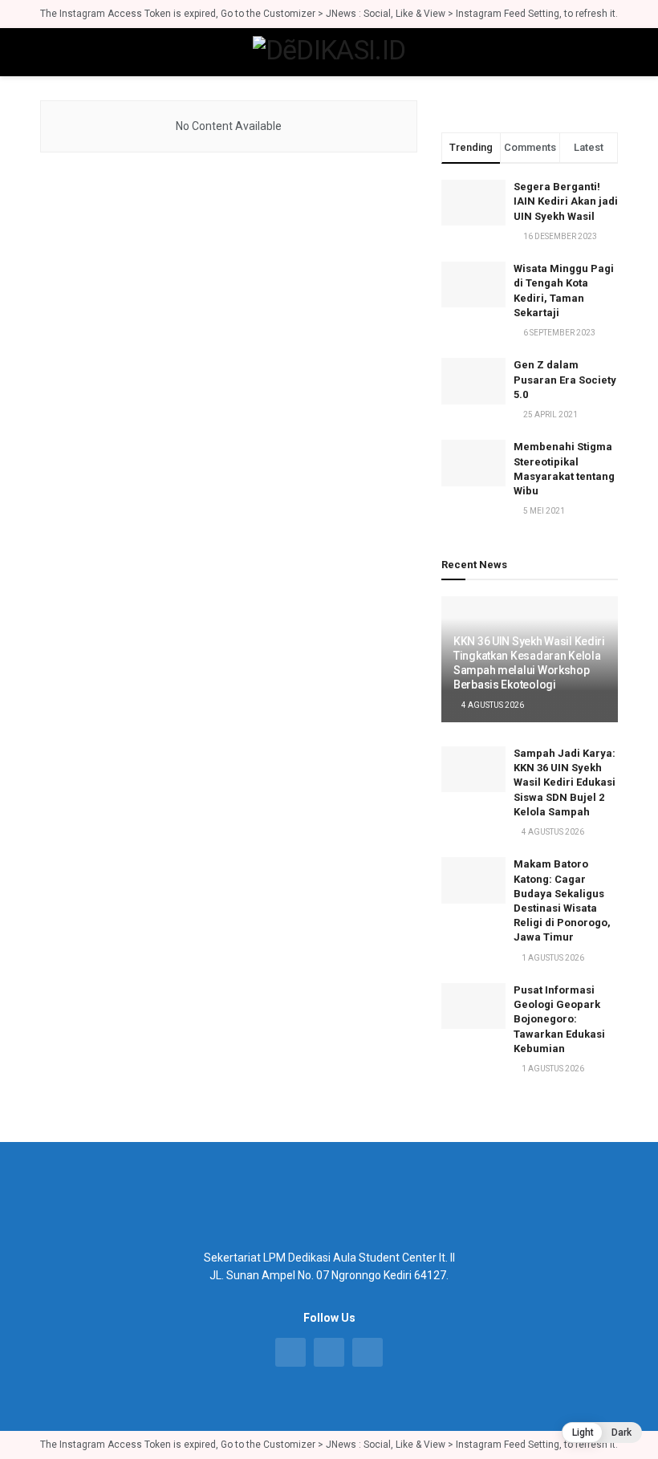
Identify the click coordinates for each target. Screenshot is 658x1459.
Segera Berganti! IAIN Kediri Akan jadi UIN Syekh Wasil (566, 201)
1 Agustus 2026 (552, 957)
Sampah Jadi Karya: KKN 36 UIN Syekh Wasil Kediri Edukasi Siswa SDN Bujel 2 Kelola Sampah (564, 782)
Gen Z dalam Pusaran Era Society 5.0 (565, 379)
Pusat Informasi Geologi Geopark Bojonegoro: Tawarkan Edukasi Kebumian (559, 1019)
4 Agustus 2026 (492, 705)
